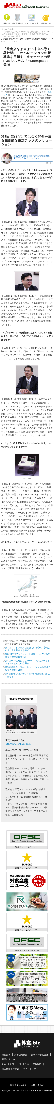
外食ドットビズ (25, 1090)
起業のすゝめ (45, 23)
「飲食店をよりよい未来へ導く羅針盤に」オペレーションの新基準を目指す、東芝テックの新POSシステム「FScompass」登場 (27, 34)
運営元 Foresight (18, 1085)
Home (4, 29)
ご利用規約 (23, 1064)
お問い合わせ (37, 1085)
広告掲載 (37, 1064)
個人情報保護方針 (10, 1069)
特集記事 (6, 23)
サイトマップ (29, 1069)
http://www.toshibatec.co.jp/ (18, 744)
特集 (12, 29)
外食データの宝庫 (31, 23)
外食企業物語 (17, 23)
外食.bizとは (8, 1064)
